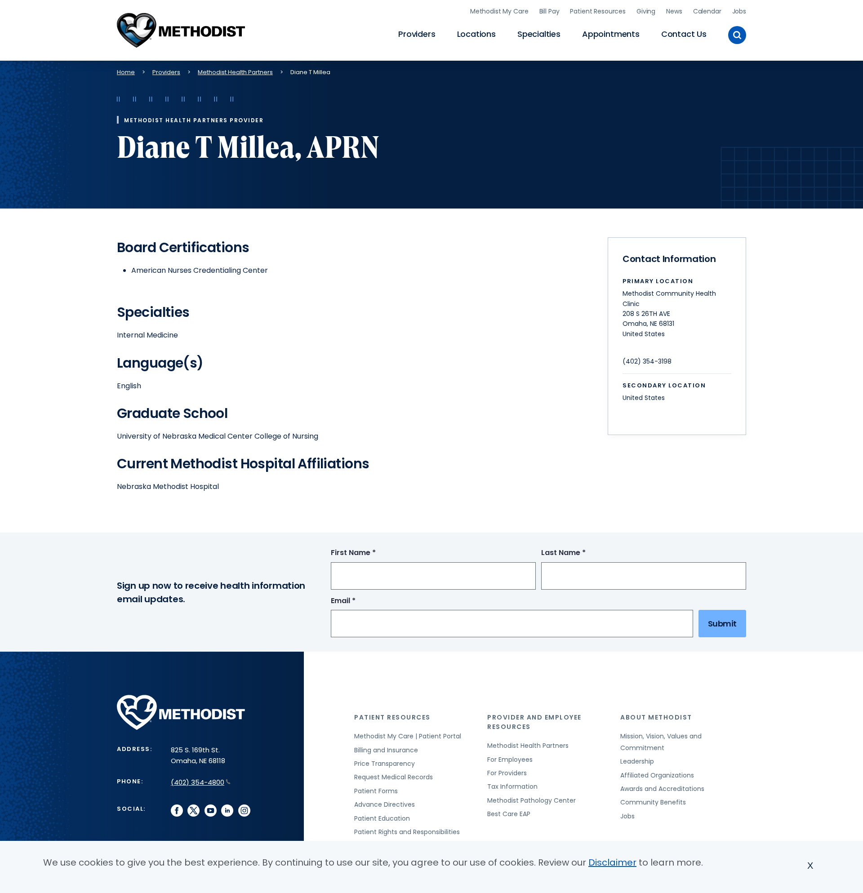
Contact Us (684, 34)
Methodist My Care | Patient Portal (407, 736)
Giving (645, 11)
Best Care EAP (508, 813)
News (674, 11)
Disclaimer (612, 862)
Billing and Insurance (386, 750)
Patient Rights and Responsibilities (407, 831)
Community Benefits (653, 802)
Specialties (539, 34)
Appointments (611, 34)
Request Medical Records (393, 777)
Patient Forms (376, 790)
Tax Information (512, 786)
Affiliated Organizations (657, 775)
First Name (370, 553)
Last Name (580, 553)
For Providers (507, 773)
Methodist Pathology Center (531, 800)
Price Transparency (384, 763)
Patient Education (382, 818)
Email (360, 601)
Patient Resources (598, 11)
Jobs (739, 11)
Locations (476, 34)
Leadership (637, 761)
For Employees (510, 759)
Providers (416, 34)
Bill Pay (549, 11)
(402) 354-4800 (197, 782)
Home (126, 72)
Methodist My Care (499, 11)
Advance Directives (384, 804)
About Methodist (656, 717)
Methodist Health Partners (235, 72)
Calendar (707, 11)
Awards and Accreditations (662, 788)
